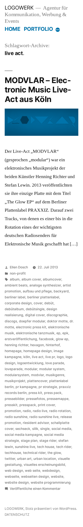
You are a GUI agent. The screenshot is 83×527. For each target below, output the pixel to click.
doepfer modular (32, 321)
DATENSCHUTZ (17, 515)
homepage (13, 351)
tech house (45, 447)
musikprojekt (15, 381)
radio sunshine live (44, 417)
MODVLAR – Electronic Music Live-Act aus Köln (38, 89)
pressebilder (14, 399)
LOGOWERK (19, 7)
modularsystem (17, 375)
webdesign (51, 471)
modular (30, 369)
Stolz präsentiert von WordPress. (51, 509)
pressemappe (58, 399)
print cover (46, 405)
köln (26, 357)
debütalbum (14, 309)
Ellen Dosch (19, 267)
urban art (24, 459)
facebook (46, 339)
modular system (51, 369)
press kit (35, 393)
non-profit (18, 273)
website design (17, 482)
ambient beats (16, 285)
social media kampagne (23, 435)
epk (65, 333)
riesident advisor (36, 423)
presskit (11, 405)
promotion (13, 411)
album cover (31, 279)
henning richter (16, 345)
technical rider (34, 453)
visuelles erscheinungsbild (44, 465)
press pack (53, 393)
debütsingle (35, 309)
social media (61, 429)
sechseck (22, 429)
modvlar (37, 375)
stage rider (47, 441)
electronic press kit (31, 327)
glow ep (62, 339)
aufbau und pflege (37, 291)
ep (58, 333)
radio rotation (59, 411)
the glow (54, 453)
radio (27, 411)
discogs (11, 321)
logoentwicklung (30, 363)
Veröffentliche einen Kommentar (35, 489)
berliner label (15, 297)
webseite (12, 477)
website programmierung (51, 482)
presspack (27, 405)
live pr (50, 357)
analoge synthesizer (45, 285)
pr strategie (48, 387)
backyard (61, 291)
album (15, 279)
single (45, 429)
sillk (35, 429)
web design (14, 471)
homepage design (37, 351)
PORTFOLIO (38, 29)
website (57, 477)
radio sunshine (16, 417)
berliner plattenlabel (43, 297)
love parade (54, 363)
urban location (44, 459)
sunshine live (25, 447)
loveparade (14, 369)
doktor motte (57, 321)
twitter (10, 459)
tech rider (63, 447)
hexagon (37, 345)
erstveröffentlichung (21, 339)
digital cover (35, 315)
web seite (32, 471)
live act (37, 357)
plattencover (37, 381)
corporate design (18, 303)
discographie (57, 315)
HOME (12, 29)
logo (60, 357)
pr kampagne (26, 387)
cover (38, 303)
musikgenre (55, 375)
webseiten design (35, 477)
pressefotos (35, 399)
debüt (49, 303)
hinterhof (53, 345)
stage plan (29, 441)
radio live (40, 411)
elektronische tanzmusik (35, 333)
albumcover (52, 279)
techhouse (13, 453)
